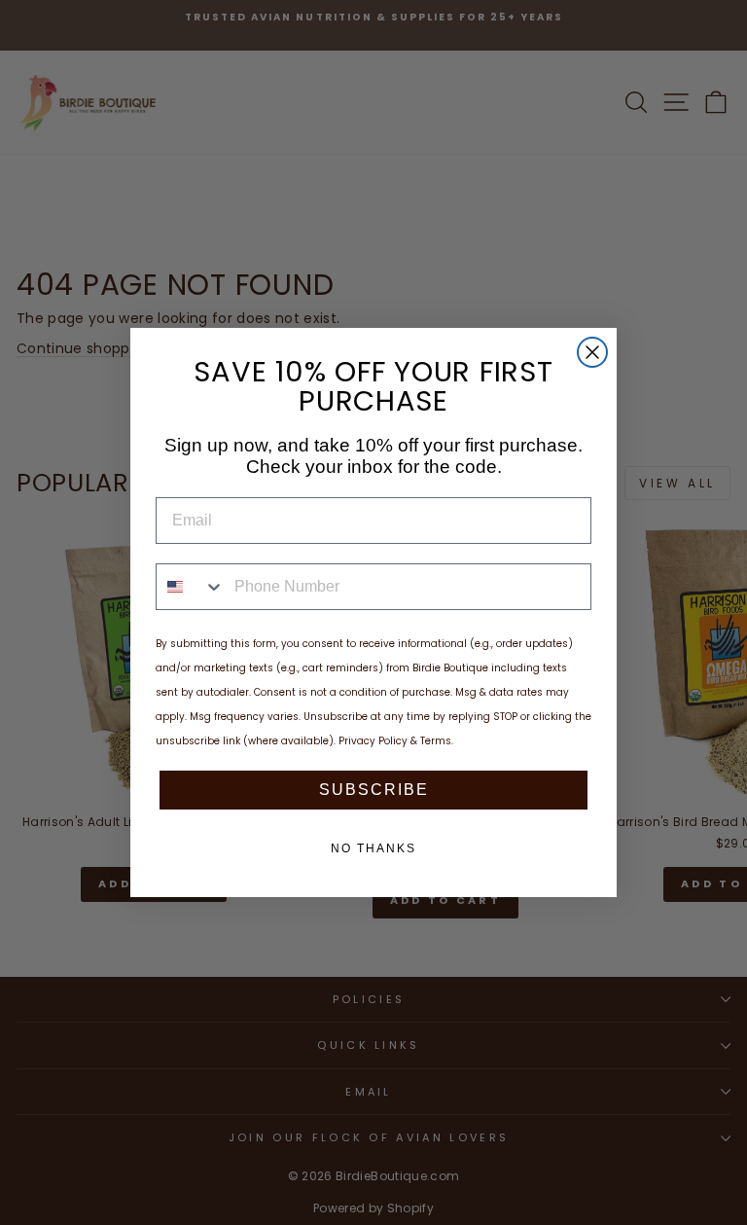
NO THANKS (373, 848)
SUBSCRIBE (374, 789)
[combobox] (191, 586)
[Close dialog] (592, 352)
